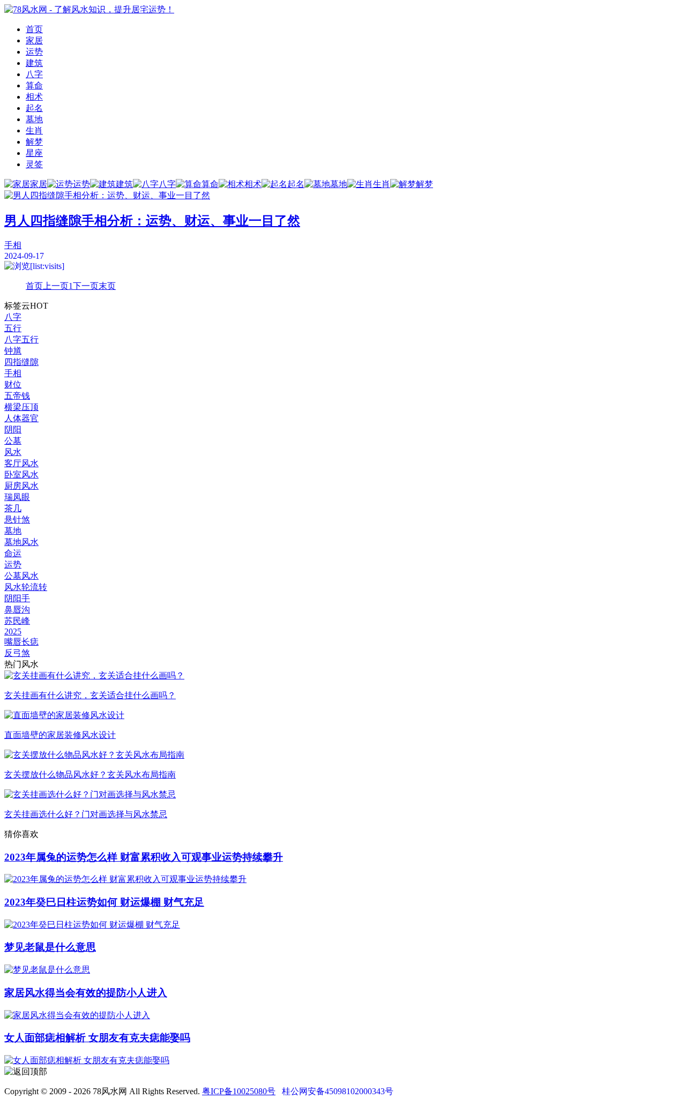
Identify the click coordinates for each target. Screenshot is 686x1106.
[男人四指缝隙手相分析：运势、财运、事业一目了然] (343, 195)
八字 (34, 74)
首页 (34, 29)
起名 (34, 108)
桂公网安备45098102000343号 (337, 1091)
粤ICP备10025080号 (238, 1091)
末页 (107, 285)
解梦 (34, 141)
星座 (34, 153)
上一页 (56, 285)
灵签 (34, 164)
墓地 (34, 119)
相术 (34, 96)
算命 (34, 85)
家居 (34, 40)
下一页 (86, 285)
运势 (34, 51)
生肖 (34, 130)
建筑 (34, 63)
